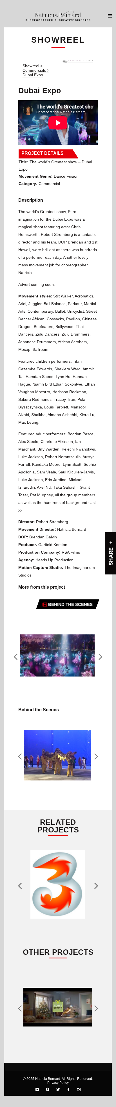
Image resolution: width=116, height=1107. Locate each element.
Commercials (35, 70)
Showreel (31, 66)
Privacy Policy (58, 1083)
